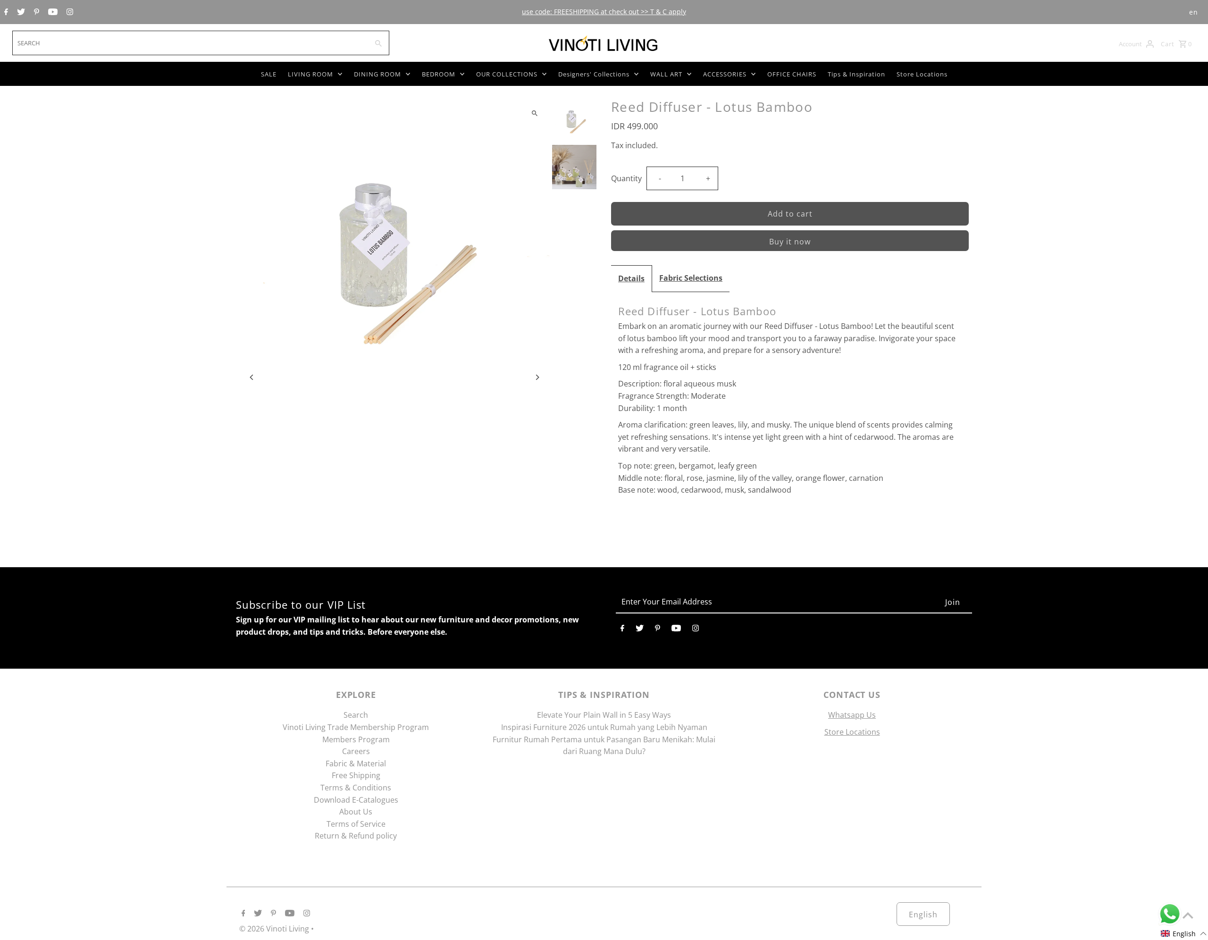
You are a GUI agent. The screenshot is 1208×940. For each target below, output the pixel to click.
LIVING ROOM (310, 74)
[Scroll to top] (1188, 915)
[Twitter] (20, 12)
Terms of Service (356, 824)
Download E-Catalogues (356, 800)
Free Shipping (356, 775)
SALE (269, 74)
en (1193, 12)
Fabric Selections (690, 278)
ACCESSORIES (725, 74)
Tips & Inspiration (856, 74)
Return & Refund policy (356, 836)
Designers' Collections (593, 74)
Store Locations (922, 74)
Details (631, 278)
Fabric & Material (356, 763)
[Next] (536, 377)
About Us (355, 811)
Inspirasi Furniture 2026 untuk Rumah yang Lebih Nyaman (604, 727)
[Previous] (252, 377)
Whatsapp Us (852, 715)
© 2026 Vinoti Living (275, 928)
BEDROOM (438, 74)
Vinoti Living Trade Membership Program (356, 727)
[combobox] (189, 43)
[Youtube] (52, 12)
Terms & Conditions (355, 787)
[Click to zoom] (534, 113)
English (923, 914)
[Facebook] (5, 12)
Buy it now (790, 241)
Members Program (356, 739)
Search (356, 715)
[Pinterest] (35, 12)
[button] (1184, 933)
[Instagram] (68, 12)
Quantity (626, 178)
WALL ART (666, 74)
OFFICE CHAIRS (791, 74)
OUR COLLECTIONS (506, 74)
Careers (356, 751)
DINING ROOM (377, 74)
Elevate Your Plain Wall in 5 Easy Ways (604, 715)
